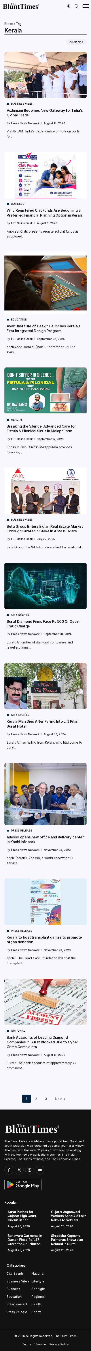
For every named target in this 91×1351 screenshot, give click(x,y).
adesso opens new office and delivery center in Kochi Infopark (45, 839)
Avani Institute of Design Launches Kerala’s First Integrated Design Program (43, 328)
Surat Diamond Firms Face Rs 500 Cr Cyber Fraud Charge (43, 623)
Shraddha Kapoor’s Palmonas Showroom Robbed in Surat (67, 1240)
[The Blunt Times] (21, 6)
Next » (60, 1099)
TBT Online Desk (22, 223)
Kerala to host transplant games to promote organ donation (44, 939)
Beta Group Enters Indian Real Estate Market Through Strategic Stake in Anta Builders (45, 528)
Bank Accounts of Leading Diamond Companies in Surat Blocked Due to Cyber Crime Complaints (42, 1042)
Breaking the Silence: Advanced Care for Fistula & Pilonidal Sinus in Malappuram (41, 428)
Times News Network (25, 123)
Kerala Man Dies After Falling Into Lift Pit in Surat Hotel (42, 723)
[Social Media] (9, 1170)
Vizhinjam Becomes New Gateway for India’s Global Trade (45, 112)
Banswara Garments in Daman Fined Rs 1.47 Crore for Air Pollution (25, 1240)
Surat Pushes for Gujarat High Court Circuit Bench (22, 1216)
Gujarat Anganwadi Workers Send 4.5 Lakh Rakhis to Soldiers (68, 1216)
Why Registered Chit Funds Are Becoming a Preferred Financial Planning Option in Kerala (45, 212)
